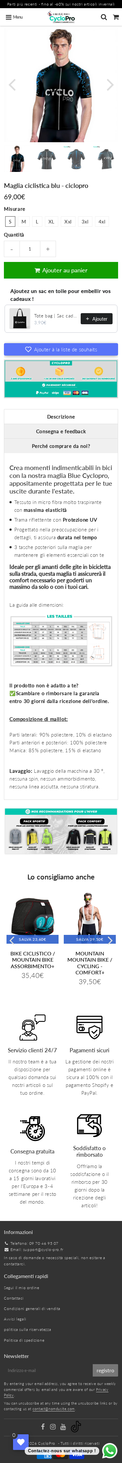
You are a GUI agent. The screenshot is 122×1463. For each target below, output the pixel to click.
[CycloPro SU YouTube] (64, 1427)
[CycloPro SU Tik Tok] (76, 1430)
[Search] (104, 17)
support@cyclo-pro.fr (43, 1249)
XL (51, 221)
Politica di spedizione (24, 1340)
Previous (12, 84)
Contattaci (14, 1298)
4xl (102, 221)
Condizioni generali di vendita (32, 1308)
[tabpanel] (17, 159)
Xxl (68, 221)
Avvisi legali (15, 1319)
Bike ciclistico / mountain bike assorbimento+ (32, 959)
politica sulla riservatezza (27, 1329)
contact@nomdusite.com (54, 1409)
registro (105, 1370)
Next (110, 84)
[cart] (116, 17)
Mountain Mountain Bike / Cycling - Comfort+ (89, 962)
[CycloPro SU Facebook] (43, 1427)
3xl (85, 221)
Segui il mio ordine (21, 1287)
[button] (61, 349)
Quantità (14, 234)
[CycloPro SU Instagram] (53, 1427)
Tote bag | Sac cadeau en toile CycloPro (55, 315)
